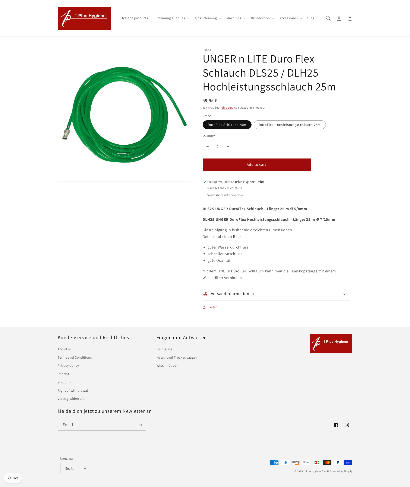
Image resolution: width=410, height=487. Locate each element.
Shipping (227, 107)
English (70, 468)
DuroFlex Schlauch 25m (227, 124)
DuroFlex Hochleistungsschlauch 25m (290, 124)
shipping (65, 382)
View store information (225, 195)
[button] (136, 18)
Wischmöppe (167, 365)
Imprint (63, 374)
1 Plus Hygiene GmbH (316, 471)
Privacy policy (68, 365)
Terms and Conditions (75, 357)
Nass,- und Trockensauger (177, 357)
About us (65, 349)
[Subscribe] (140, 424)
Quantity (209, 136)
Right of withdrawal (73, 390)
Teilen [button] (213, 307)
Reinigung (164, 349)
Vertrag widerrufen (72, 398)
